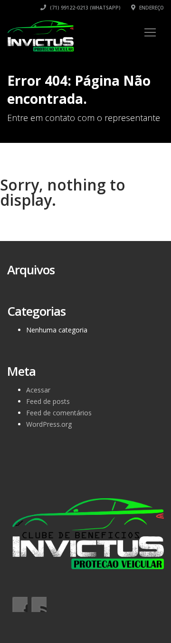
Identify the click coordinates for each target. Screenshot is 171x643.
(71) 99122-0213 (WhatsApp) (84, 7)
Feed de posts (48, 401)
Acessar (38, 389)
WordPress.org (49, 424)
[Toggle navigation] (150, 32)
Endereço (151, 7)
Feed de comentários (59, 412)
